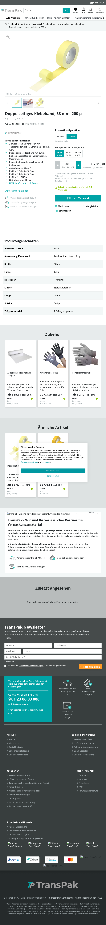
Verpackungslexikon (18, 710)
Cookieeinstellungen (18, 754)
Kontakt (83, 779)
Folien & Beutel (16, 787)
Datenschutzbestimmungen (31, 665)
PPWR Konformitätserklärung (23, 183)
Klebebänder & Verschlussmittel (24, 790)
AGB (100, 897)
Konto (12, 739)
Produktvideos (36, 710)
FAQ (12, 713)
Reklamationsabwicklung (86, 747)
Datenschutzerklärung (29, 462)
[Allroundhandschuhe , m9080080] (53, 356)
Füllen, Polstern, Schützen (58, 18)
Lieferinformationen (84, 743)
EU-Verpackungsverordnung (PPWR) (26, 838)
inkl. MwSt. (99, 2)
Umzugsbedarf (16, 798)
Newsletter (84, 783)
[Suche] (66, 10)
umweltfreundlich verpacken (22, 830)
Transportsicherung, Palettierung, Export (29, 783)
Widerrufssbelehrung (84, 754)
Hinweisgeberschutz (88, 790)
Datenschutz (68, 897)
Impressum (54, 897)
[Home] (6, 24)
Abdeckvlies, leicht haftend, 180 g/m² (19, 374)
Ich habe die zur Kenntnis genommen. (36, 665)
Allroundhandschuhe (49, 372)
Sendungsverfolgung (19, 751)
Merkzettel (14, 743)
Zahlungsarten (81, 751)
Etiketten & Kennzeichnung (22, 802)
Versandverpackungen (19, 794)
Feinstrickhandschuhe (82, 372)
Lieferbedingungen (86, 897)
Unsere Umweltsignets (20, 834)
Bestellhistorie (16, 747)
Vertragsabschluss (83, 739)
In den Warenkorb (80, 198)
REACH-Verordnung (18, 826)
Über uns (83, 775)
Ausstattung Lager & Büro (21, 806)
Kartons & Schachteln (34, 18)
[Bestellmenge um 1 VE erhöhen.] (78, 165)
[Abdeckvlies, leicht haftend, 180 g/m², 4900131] (20, 356)
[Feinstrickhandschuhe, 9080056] (85, 356)
